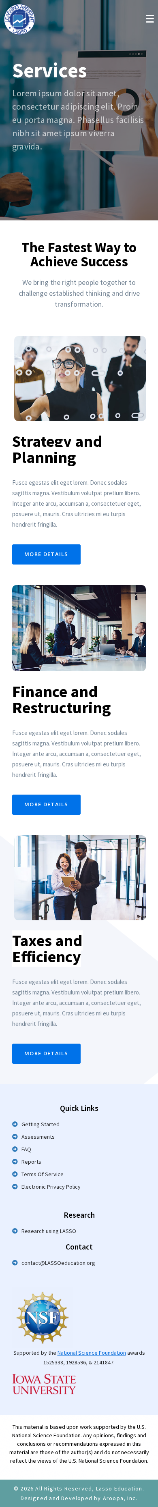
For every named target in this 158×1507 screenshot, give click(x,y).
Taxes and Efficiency (47, 948)
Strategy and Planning (57, 449)
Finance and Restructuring (61, 699)
